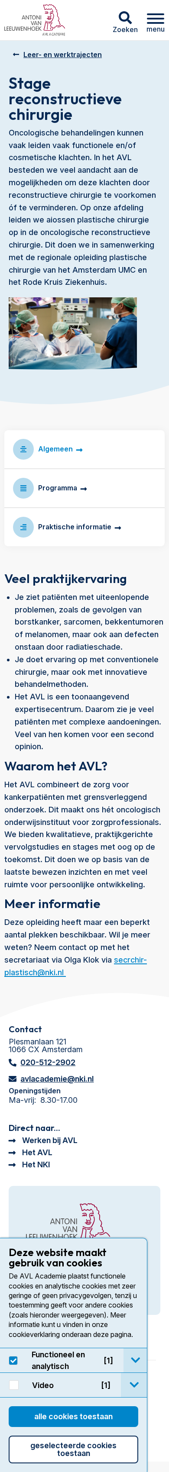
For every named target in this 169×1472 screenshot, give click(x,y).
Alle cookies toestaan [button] (73, 1416)
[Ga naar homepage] (34, 20)
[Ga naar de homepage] (68, 1225)
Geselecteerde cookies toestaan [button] (73, 1449)
